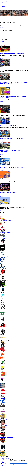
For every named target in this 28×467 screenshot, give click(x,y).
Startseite (1, 0)
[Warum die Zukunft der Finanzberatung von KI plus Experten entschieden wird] (5, 65)
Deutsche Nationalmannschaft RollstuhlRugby (5, 220)
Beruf (2, 5)
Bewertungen (3, 6)
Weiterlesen (1, 58)
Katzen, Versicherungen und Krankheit (7, 180)
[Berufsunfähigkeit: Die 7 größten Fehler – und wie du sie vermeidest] (5, 203)
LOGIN (3, 461)
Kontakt (4, 4)
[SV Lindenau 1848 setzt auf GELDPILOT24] (5, 124)
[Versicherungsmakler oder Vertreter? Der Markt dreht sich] (5, 165)
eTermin (3, 462)
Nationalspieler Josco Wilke (3, 425)
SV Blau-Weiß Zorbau (3, 404)
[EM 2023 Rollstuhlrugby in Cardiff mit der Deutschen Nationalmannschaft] (5, 148)
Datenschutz (3, 465)
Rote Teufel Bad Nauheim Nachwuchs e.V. (5, 232)
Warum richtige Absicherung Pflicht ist (7, 192)
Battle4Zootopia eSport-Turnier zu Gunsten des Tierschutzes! (11, 138)
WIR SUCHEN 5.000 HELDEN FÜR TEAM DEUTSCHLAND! (12, 53)
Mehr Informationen (2, 27)
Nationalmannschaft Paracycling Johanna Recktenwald (6, 437)
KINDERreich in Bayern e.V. (3, 238)
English (3, 7)
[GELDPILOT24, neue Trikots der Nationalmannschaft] (5, 112)
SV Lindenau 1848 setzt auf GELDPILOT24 (8, 125)
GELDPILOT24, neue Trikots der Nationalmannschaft (10, 113)
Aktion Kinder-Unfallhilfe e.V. (3, 394)
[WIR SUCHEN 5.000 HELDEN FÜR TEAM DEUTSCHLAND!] (5, 51)
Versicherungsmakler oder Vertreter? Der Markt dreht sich (11, 167)
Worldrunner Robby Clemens (3, 419)
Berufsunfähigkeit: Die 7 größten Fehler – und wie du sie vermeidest (13, 205)
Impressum (3, 464)
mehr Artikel (1, 210)
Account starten (2, 41)
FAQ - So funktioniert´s (4, 459)
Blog (2, 460)
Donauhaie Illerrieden (2, 398)
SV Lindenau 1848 (2, 262)
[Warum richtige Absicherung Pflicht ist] (5, 190)
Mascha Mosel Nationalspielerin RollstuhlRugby (5, 431)
